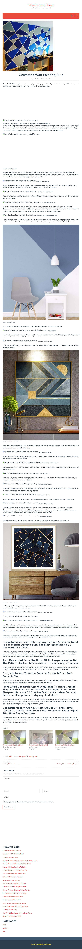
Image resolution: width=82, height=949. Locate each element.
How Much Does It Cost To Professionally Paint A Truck (20, 860)
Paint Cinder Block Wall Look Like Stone (15, 906)
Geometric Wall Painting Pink (38, 745)
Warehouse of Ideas (41, 5)
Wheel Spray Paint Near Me (11, 880)
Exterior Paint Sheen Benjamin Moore (14, 887)
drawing (5, 928)
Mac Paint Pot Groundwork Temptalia (14, 903)
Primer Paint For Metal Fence (12, 900)
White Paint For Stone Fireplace (12, 877)
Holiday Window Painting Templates (68, 763)
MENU (76, 16)
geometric (25, 756)
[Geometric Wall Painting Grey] (67, 737)
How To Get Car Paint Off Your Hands (14, 883)
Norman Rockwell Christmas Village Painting (16, 890)
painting (31, 756)
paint (10, 756)
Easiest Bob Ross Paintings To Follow (14, 867)
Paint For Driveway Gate (10, 857)
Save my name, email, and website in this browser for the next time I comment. (29, 802)
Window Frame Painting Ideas (12, 916)
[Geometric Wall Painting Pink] (41, 737)
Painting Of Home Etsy (10, 910)
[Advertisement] (41, 104)
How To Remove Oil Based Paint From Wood (16, 864)
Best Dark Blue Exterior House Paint (14, 874)
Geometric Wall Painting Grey (65, 745)
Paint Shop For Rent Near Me (12, 850)
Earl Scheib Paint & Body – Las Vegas (14, 893)
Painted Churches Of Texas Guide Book (15, 870)
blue (20, 756)
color (4, 925)
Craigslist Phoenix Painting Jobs (13, 897)
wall (36, 756)
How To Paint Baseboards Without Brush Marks (17, 913)
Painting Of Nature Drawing (11, 763)
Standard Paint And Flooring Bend (13, 854)
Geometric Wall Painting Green (13, 745)
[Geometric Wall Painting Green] (14, 737)
